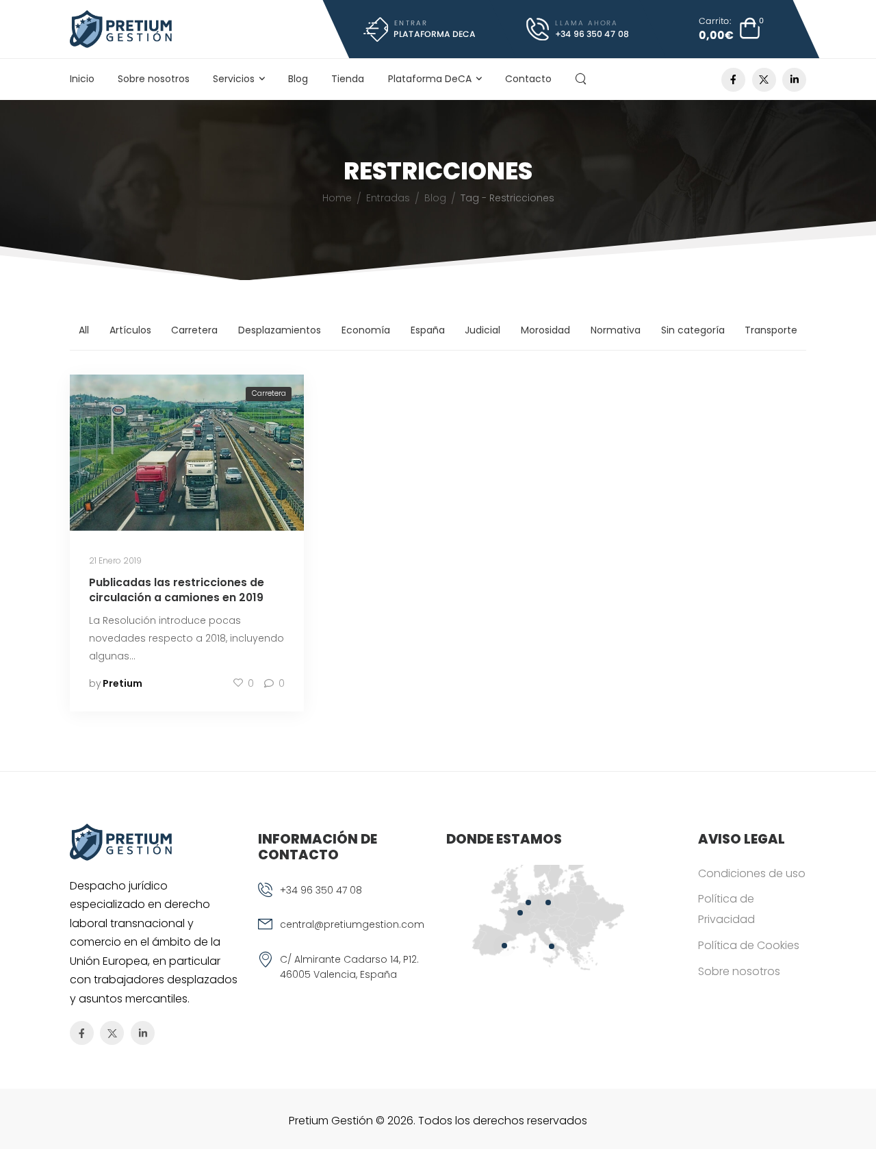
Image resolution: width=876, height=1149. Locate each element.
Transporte (771, 330)
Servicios (234, 79)
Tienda (347, 79)
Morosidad (545, 330)
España (428, 330)
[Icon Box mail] (419, 29)
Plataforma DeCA (430, 79)
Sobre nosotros (154, 79)
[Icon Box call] (577, 29)
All (84, 330)
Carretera (194, 330)
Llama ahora (586, 23)
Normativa (616, 330)
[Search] (582, 78)
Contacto (528, 79)
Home (337, 198)
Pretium (122, 683)
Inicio (82, 79)
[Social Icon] (733, 80)
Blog (298, 79)
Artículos (130, 330)
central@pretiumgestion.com (352, 924)
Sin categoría (693, 330)
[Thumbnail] (187, 453)
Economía (366, 330)
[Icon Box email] (343, 934)
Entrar (410, 23)
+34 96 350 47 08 (321, 890)
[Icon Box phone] (343, 900)
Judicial (482, 330)
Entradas (388, 198)
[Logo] (121, 29)
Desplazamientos (279, 330)
